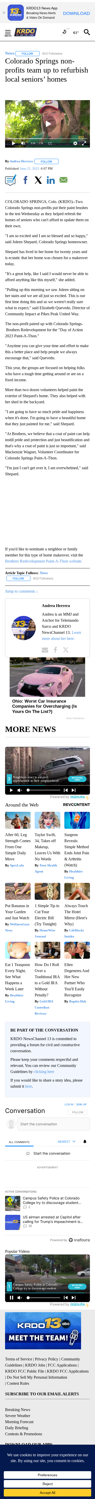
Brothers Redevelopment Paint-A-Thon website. (43, 561)
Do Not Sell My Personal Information (37, 1377)
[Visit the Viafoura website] (79, 1240)
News (44, 573)
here (28, 1086)
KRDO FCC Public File (24, 1371)
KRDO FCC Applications (68, 1371)
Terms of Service (18, 1359)
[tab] (19, 1142)
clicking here (44, 1071)
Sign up (81, 1104)
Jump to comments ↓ (21, 591)
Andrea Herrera (21, 161)
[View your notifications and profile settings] (85, 1141)
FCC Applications (62, 1365)
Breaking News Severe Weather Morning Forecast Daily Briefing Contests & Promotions (23, 1421)
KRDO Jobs (35, 1365)
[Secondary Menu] (11, 32)
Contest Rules (18, 1383)
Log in (69, 1104)
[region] (47, 1173)
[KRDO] (27, 32)
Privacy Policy (46, 1359)
